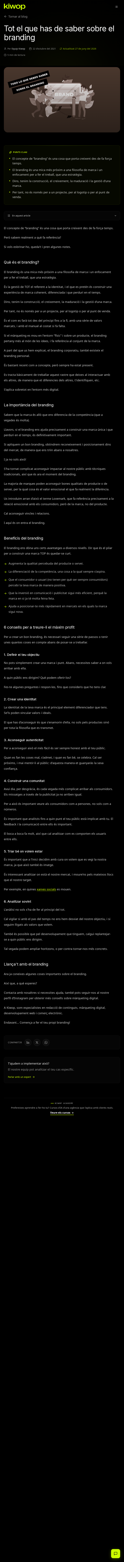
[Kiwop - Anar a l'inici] (15, 7)
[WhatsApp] (46, 1042)
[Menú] (116, 6)
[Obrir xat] (115, 1553)
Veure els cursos (62, 1112)
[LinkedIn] (27, 1042)
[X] (37, 1042)
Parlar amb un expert (19, 1076)
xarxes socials (46, 889)
